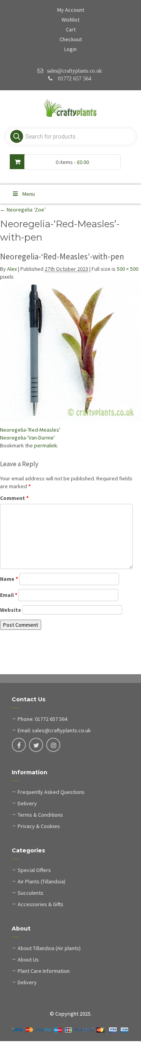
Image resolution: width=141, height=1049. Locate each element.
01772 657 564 (73, 78)
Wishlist (70, 19)
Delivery (27, 803)
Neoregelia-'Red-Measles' (30, 429)
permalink (45, 445)
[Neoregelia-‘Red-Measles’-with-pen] (70, 351)
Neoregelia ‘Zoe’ (23, 209)
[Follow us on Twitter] (36, 745)
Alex (12, 268)
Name (9, 578)
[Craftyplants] (70, 108)
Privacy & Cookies (39, 826)
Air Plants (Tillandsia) (41, 881)
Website (10, 609)
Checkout (71, 39)
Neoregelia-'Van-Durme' (27, 437)
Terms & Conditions (40, 814)
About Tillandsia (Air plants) (49, 948)
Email (8, 594)
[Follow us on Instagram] (53, 745)
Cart (71, 29)
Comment (14, 498)
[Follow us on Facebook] (18, 745)
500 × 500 (127, 268)
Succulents (30, 892)
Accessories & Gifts (40, 904)
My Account (70, 9)
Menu (28, 193)
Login (70, 49)
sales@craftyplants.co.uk (74, 70)
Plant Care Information (44, 970)
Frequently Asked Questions (51, 791)
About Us (28, 959)
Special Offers (34, 870)
